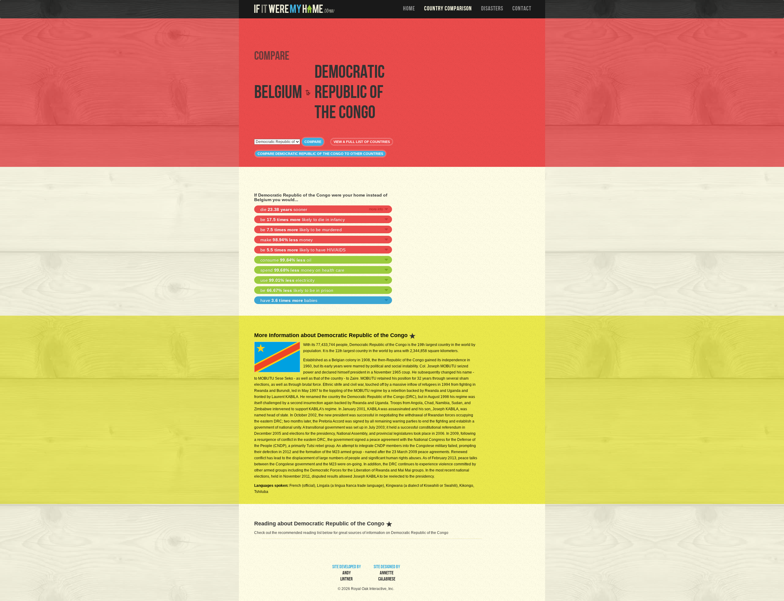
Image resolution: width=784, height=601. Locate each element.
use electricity (287, 280)
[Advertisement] (393, 33)
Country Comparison (448, 9)
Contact (521, 9)
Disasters (492, 9)
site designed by (387, 573)
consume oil (285, 259)
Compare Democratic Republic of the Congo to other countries (320, 154)
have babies (289, 300)
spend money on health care (302, 270)
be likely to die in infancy (302, 219)
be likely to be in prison (296, 290)
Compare (312, 142)
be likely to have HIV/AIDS (302, 249)
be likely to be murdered (301, 229)
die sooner (283, 209)
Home (409, 9)
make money (286, 239)
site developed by (346, 573)
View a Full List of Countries (362, 142)
